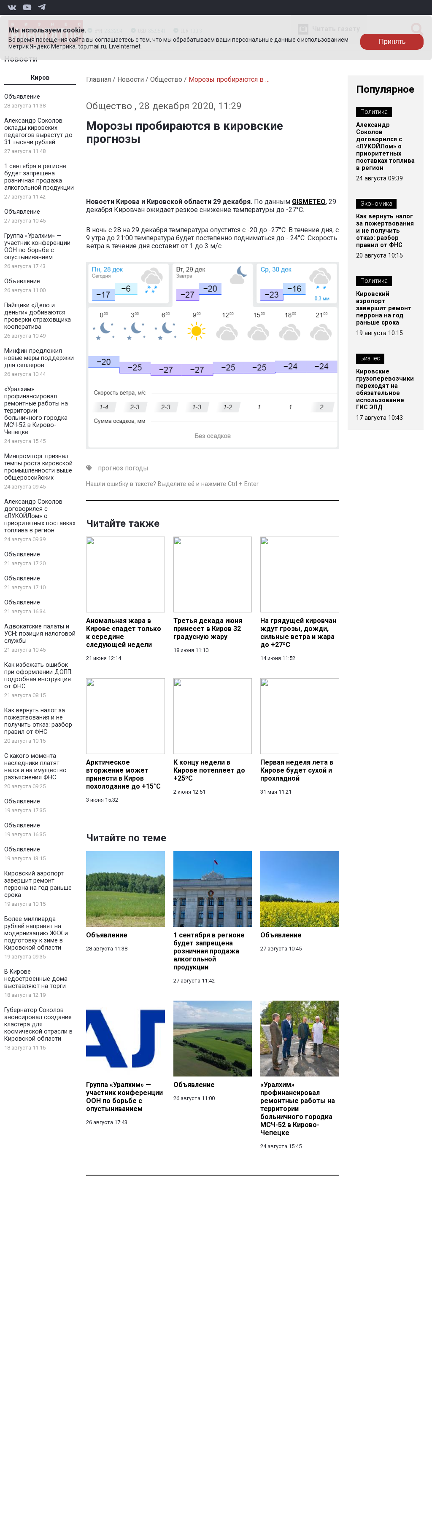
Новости (130, 79)
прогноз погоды (123, 468)
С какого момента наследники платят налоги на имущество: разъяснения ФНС (36, 766)
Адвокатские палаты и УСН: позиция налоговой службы (40, 633)
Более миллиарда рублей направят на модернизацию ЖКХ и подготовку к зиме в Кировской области (36, 933)
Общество (166, 79)
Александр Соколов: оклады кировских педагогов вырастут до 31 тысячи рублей (38, 131)
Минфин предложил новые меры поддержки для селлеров (39, 358)
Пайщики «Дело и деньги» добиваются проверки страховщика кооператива (37, 316)
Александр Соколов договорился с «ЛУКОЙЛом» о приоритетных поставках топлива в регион (40, 516)
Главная (98, 79)
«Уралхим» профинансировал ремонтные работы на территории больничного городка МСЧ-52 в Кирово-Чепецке (36, 411)
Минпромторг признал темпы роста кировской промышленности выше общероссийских (38, 467)
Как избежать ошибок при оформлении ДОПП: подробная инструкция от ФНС (38, 675)
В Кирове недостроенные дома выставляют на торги (36, 979)
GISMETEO (309, 202)
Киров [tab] (40, 77)
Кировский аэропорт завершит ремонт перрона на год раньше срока (38, 884)
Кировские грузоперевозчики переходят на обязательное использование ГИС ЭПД (385, 389)
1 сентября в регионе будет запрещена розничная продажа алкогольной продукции (39, 177)
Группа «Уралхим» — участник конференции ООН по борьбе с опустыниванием (37, 246)
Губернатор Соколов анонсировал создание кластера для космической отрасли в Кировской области (38, 1024)
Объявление (22, 96)
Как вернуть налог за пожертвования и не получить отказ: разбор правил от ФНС (38, 721)
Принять (392, 41)
